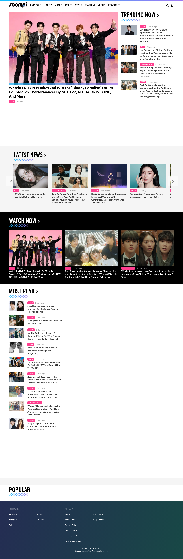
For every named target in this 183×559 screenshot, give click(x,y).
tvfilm (31, 388)
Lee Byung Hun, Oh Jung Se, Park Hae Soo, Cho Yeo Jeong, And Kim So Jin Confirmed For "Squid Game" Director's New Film (157, 54)
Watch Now (22, 220)
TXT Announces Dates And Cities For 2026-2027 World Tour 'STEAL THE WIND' (44, 365)
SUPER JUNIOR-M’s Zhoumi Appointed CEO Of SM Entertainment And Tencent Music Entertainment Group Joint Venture (156, 35)
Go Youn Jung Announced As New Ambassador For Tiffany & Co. (146, 195)
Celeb (68, 5)
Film (142, 47)
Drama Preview (146, 64)
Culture (95, 190)
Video (58, 5)
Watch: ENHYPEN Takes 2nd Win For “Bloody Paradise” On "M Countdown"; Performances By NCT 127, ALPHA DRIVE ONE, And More (61, 92)
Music (101, 5)
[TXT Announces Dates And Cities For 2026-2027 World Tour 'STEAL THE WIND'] (16, 362)
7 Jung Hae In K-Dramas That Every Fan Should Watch (44, 322)
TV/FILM (90, 5)
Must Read (22, 291)
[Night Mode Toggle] (171, 6)
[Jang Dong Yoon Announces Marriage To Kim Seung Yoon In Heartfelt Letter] (16, 306)
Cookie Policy (71, 530)
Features (114, 5)
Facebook (13, 514)
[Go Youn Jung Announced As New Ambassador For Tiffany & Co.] (148, 176)
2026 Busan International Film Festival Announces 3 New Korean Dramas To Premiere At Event (44, 379)
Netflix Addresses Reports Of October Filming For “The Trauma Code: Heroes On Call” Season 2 (43, 336)
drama (31, 317)
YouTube (40, 520)
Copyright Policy (72, 536)
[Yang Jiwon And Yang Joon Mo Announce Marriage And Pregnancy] (16, 347)
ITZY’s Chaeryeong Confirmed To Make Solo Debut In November (29, 195)
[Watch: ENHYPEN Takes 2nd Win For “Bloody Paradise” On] (63, 48)
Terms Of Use (70, 520)
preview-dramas (35, 402)
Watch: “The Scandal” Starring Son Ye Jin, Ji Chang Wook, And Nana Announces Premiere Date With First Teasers (44, 410)
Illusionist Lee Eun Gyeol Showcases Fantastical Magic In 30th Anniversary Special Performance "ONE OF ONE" (108, 198)
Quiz (49, 5)
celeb (31, 303)
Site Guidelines (99, 514)
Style (78, 5)
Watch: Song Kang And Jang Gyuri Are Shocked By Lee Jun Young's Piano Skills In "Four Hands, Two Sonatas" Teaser (147, 274)
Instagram (13, 520)
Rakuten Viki (97, 551)
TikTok (39, 514)
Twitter (12, 525)
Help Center (98, 520)
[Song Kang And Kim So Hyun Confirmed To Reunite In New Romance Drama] (16, 423)
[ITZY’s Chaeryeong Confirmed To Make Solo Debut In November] (30, 176)
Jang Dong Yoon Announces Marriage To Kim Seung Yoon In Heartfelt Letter (42, 309)
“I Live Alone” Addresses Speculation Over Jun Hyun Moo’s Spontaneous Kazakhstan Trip (44, 394)
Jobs (95, 525)
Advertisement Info (73, 541)
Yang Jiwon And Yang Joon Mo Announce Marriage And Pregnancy (42, 350)
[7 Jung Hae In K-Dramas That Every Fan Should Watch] (16, 320)
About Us (69, 514)
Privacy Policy (71, 525)
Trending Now (138, 14)
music (31, 359)
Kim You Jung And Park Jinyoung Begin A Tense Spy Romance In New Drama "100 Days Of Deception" (155, 71)
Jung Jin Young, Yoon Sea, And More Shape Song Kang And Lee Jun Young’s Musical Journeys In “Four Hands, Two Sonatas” (69, 198)
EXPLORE (35, 5)
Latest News (28, 154)
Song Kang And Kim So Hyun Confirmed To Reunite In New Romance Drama (41, 426)
